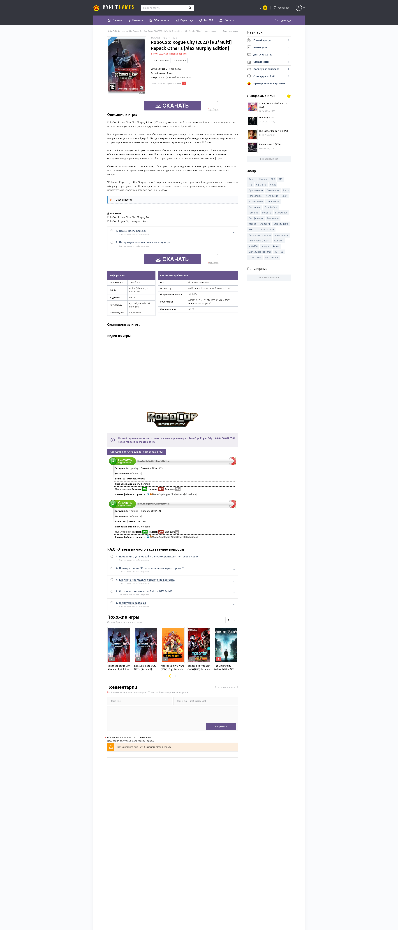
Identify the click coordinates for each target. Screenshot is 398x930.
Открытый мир (281, 224)
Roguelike (253, 212)
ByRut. (119, 8)
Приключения (256, 190)
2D (276, 252)
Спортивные (273, 201)
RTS (280, 179)
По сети (229, 20)
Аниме (276, 246)
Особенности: (124, 199)
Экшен (252, 179)
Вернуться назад (230, 31)
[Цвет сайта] (262, 8)
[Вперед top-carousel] (235, 620)
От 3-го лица (271, 257)
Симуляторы (273, 190)
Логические (272, 196)
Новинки (137, 20)
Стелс (273, 184)
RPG (273, 179)
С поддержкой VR (264, 76)
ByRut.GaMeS (113, 31)
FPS (250, 184)
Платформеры (256, 218)
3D (282, 252)
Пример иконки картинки (269, 83)
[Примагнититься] (232, 464)
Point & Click (270, 207)
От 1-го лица (255, 257)
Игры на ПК (126, 31)
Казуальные (281, 212)
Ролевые (266, 212)
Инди (284, 196)
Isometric (279, 240)
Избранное (283, 7)
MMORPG (253, 246)
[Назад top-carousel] (228, 620)
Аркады (265, 246)
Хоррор (252, 224)
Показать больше (269, 277)
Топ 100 (208, 20)
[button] (170, 676)
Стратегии (261, 184)
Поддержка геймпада (266, 69)
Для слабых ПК (262, 54)
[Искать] (190, 8)
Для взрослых (267, 229)
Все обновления (269, 159)
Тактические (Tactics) (259, 240)
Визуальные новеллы (260, 235)
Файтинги (265, 224)
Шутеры (263, 179)
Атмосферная (281, 235)
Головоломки (255, 196)
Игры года (186, 20)
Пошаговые (255, 207)
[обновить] (136, 473)
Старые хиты (261, 62)
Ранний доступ (262, 40)
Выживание (273, 218)
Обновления (161, 20)
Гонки (286, 190)
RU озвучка (260, 47)
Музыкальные (256, 201)
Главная (118, 20)
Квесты (252, 229)
